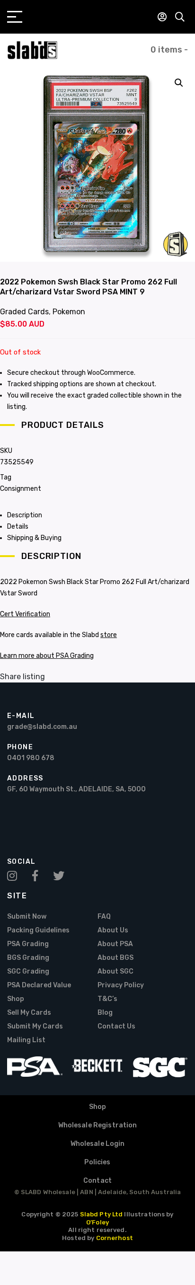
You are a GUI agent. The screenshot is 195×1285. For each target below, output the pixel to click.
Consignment (20, 489)
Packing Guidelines (38, 930)
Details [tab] (17, 527)
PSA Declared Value (39, 985)
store (108, 635)
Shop (15, 999)
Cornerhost (114, 1237)
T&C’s (107, 999)
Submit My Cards (35, 1026)
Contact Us (116, 1026)
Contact (97, 1181)
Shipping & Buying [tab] (34, 538)
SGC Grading (28, 971)
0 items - (169, 49)
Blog (105, 1013)
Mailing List (26, 1040)
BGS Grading (28, 958)
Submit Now (26, 917)
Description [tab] (24, 515)
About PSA (115, 944)
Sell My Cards (29, 1013)
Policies (97, 1162)
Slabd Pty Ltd (101, 1214)
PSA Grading (28, 944)
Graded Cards (24, 311)
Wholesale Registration (97, 1125)
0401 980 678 (30, 758)
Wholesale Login (98, 1144)
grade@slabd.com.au (42, 727)
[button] (178, 82)
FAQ (104, 917)
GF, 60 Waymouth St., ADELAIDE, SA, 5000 (76, 789)
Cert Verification (25, 614)
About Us (113, 930)
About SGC (115, 971)
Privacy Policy (121, 985)
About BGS (115, 958)
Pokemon (69, 311)
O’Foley (97, 1222)
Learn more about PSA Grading (47, 656)
